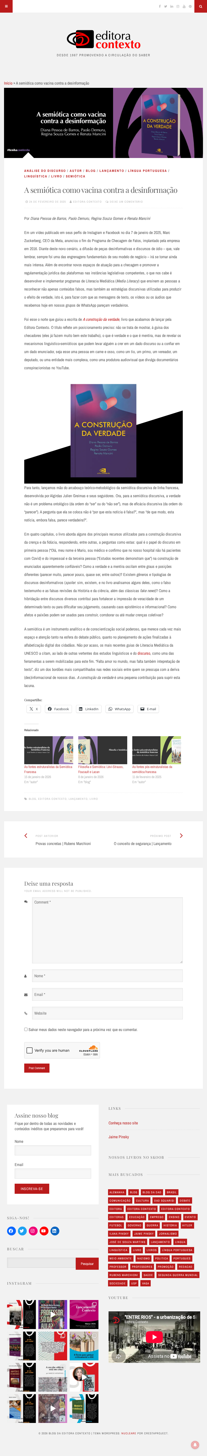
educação (137, 1217)
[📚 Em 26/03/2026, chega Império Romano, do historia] (21, 1377)
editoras (117, 1217)
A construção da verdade (101, 319)
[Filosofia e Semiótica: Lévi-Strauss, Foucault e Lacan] (102, 750)
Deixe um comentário (126, 201)
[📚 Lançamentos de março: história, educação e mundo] (84, 1314)
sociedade (118, 1283)
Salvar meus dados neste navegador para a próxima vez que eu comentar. (83, 1029)
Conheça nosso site (123, 1123)
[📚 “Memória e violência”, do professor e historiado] (84, 1408)
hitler (187, 1225)
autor (76, 171)
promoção (166, 1266)
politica (161, 1258)
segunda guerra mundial (178, 1275)
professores (142, 1266)
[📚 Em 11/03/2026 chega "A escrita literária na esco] (21, 1408)
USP (134, 1283)
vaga (145, 1283)
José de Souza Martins (127, 1242)
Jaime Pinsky (119, 1137)
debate (185, 1200)
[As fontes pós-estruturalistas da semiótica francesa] (156, 750)
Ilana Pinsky (119, 1233)
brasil (172, 1192)
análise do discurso (45, 171)
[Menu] (6, 6)
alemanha (117, 1192)
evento (190, 1217)
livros (152, 1250)
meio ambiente (121, 1258)
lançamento (111, 171)
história (170, 1225)
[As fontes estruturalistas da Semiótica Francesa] (48, 750)
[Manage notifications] (195, 1445)
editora (116, 1209)
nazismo (143, 1258)
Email (19, 1164)
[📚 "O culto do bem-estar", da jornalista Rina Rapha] (52, 1408)
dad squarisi (164, 1200)
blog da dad (152, 1192)
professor (118, 1266)
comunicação (120, 1200)
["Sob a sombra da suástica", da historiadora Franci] (21, 1314)
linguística (35, 176)
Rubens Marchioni (124, 1275)
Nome (19, 1141)
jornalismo (168, 1233)
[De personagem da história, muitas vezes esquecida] (52, 1377)
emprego (157, 1217)
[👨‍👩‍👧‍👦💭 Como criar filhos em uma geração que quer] (52, 1346)
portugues (182, 1258)
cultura (142, 1200)
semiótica (76, 176)
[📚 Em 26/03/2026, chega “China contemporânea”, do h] (21, 1346)
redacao (185, 1266)
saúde (148, 1275)
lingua (180, 1242)
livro (56, 176)
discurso (144, 653)
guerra (152, 1225)
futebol (116, 1225)
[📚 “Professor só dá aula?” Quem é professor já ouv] (52, 1314)
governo (134, 1225)
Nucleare (128, 1433)
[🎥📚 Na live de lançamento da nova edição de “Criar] (84, 1377)
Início (8, 83)
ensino (174, 1217)
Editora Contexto (87, 201)
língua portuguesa (147, 171)
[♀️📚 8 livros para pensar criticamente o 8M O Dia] (84, 1346)
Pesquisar (87, 1263)
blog (91, 171)
